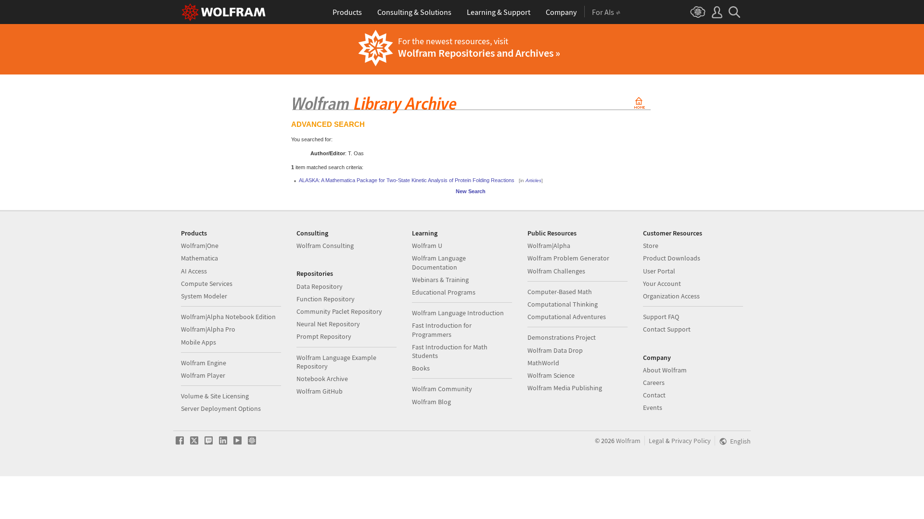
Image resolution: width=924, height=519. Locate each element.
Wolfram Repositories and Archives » (479, 53)
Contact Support (667, 329)
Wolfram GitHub (319, 391)
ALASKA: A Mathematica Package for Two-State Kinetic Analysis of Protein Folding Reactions (406, 180)
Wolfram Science (551, 375)
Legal (656, 440)
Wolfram (628, 440)
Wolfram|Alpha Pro (208, 329)
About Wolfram (665, 370)
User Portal (659, 271)
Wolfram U (427, 245)
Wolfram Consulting (325, 245)
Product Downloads (671, 258)
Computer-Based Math (559, 291)
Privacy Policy (691, 440)
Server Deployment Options (221, 408)
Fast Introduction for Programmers (442, 329)
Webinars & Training (440, 279)
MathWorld (543, 362)
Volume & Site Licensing (215, 396)
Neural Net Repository (328, 324)
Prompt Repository (323, 336)
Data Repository (319, 286)
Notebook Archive (322, 378)
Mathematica (199, 258)
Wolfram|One (199, 245)
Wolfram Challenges (556, 271)
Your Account (662, 283)
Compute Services (206, 283)
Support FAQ (661, 316)
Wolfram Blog (431, 401)
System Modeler (204, 296)
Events (652, 407)
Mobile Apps (198, 342)
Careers (654, 382)
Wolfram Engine (203, 362)
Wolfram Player (203, 375)
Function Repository (325, 299)
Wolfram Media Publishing (564, 387)
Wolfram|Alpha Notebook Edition (228, 316)
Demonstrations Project (561, 337)
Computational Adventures (566, 316)
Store (650, 245)
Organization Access (671, 296)
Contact (654, 395)
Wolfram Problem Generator (568, 258)
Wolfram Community (442, 388)
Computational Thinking (562, 304)
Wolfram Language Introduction (458, 313)
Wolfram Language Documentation (439, 262)
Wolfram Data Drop (555, 350)
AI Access (194, 271)
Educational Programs (443, 292)
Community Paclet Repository (339, 311)
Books (421, 368)
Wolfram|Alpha (548, 245)
